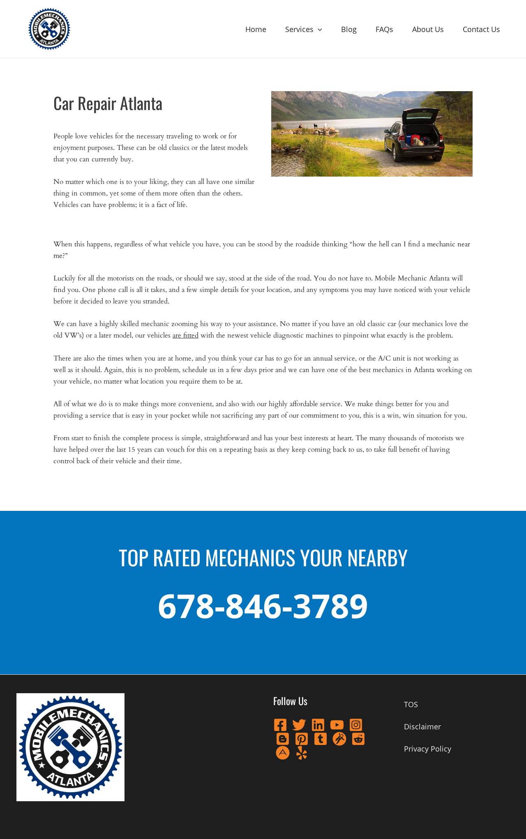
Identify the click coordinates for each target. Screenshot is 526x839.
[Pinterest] (302, 739)
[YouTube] (337, 725)
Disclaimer (422, 726)
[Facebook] (280, 725)
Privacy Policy (427, 749)
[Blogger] (283, 739)
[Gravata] (339, 739)
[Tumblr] (321, 739)
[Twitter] (299, 725)
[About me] (283, 753)
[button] (318, 29)
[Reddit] (358, 739)
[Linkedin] (318, 725)
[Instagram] (356, 725)
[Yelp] (302, 753)
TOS (411, 704)
